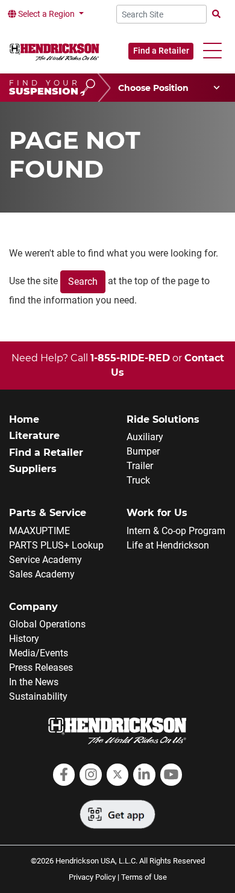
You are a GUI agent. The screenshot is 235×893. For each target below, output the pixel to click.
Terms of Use (144, 877)
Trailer (140, 465)
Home (24, 419)
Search (83, 281)
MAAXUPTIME (39, 531)
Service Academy (45, 559)
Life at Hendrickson (168, 545)
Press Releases (41, 667)
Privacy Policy (92, 877)
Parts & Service (47, 512)
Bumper (143, 451)
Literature (34, 435)
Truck (138, 480)
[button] (212, 51)
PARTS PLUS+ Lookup (56, 545)
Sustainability (38, 696)
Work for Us (157, 512)
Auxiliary (145, 437)
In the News (33, 682)
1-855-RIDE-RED (130, 358)
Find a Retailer (161, 50)
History (24, 638)
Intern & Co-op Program (176, 531)
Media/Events (38, 653)
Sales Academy (42, 574)
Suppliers (33, 469)
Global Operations (47, 624)
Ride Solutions (163, 419)
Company (33, 606)
